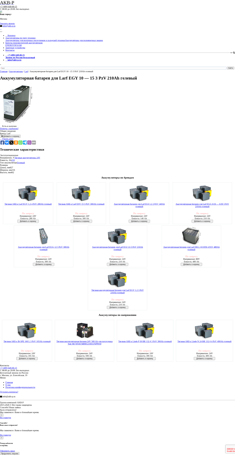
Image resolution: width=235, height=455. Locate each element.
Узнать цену (7, 139)
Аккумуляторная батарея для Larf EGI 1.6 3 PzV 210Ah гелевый (117, 248)
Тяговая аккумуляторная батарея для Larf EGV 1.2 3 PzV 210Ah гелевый (117, 291)
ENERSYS (10, 45)
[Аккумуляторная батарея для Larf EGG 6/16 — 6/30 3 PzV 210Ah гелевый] (202, 193)
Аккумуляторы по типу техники (20, 38)
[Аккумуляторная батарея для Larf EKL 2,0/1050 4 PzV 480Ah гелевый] (191, 236)
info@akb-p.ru (9, 26)
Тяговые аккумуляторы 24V (27, 158)
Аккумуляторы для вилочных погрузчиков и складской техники (35, 40)
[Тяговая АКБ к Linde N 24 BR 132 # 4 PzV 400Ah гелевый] (204, 330)
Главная (9, 382)
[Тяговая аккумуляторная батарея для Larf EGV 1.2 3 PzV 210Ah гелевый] (117, 279)
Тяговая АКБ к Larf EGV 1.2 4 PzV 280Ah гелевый (28, 204)
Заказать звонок (7, 23)
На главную (5, 417)
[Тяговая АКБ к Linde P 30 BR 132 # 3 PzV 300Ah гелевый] (145, 330)
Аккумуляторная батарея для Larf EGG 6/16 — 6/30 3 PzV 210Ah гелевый (202, 205)
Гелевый (21, 162)
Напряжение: (26, 216)
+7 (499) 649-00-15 (8, 6)
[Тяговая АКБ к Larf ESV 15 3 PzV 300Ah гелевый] (81, 193)
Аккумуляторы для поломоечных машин (84, 40)
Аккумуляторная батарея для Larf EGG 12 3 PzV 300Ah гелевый (43, 248)
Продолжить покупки (9, 454)
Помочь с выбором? (9, 128)
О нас (8, 385)
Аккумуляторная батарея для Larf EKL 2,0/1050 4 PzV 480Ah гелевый (191, 248)
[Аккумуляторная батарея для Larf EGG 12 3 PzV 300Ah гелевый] (43, 236)
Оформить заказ (7, 451)
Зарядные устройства (15, 48)
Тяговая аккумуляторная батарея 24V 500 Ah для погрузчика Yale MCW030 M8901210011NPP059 (84, 342)
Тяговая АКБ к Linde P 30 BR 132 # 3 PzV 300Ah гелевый (145, 341)
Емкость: (24, 218)
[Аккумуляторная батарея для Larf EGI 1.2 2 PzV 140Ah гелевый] (139, 193)
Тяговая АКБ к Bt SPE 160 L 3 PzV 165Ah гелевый (27, 341)
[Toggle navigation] (1, 31)
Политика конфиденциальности (20, 387)
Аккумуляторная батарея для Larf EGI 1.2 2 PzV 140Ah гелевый (139, 205)
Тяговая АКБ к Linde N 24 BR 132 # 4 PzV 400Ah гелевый (204, 341)
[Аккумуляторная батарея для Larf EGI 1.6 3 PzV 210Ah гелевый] (117, 236)
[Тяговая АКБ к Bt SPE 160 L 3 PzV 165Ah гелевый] (27, 330)
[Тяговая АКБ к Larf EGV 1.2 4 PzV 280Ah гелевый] (28, 193)
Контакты (10, 50)
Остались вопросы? (9, 392)
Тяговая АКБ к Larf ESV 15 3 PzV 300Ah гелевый (81, 204)
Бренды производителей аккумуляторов (24, 43)
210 (13, 160)
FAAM (18, 45)
